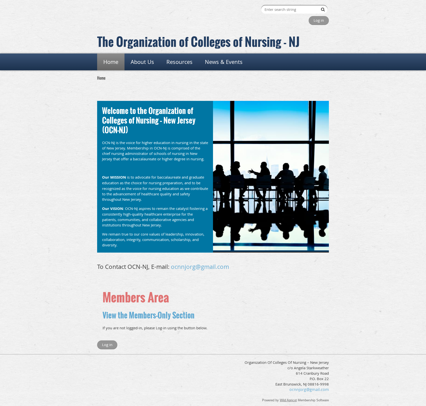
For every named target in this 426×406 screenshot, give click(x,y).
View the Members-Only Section (149, 315)
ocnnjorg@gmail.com (200, 267)
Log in (319, 20)
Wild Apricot (288, 400)
